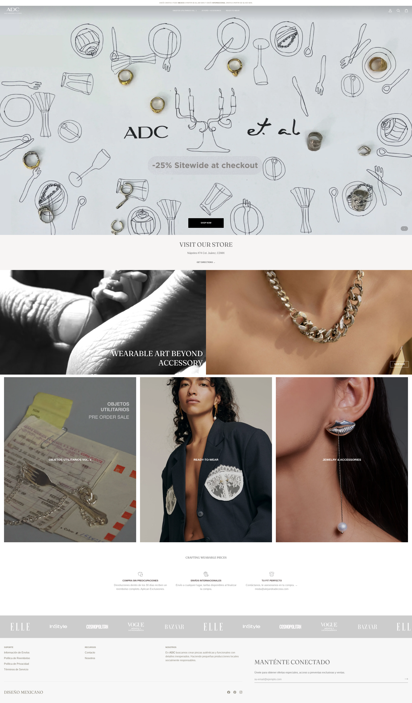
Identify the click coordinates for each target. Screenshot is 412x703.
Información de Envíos (16, 652)
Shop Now (206, 223)
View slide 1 (404, 228)
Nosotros (90, 658)
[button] (211, 11)
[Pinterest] (234, 692)
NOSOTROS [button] (170, 647)
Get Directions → (206, 262)
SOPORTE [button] (8, 647)
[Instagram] (240, 692)
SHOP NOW (399, 364)
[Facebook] (228, 692)
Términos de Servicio (16, 669)
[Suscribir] (405, 678)
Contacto (90, 652)
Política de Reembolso (17, 658)
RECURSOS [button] (90, 647)
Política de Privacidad (16, 663)
